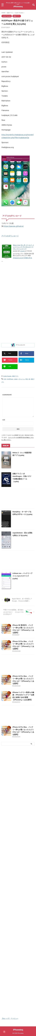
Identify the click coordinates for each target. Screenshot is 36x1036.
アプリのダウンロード (10, 236)
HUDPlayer (10, 379)
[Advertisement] (18, 285)
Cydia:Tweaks (7, 376)
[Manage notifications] (4, 1031)
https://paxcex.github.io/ (14, 226)
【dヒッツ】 (5, 1018)
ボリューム (21, 379)
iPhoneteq (18, 6)
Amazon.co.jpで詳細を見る (22, 258)
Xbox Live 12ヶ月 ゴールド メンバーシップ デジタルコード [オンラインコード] (23, 247)
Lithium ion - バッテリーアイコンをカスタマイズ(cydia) (22, 575)
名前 (3, 420)
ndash (16, 379)
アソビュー (14, 1018)
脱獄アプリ (15, 376)
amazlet (22, 251)
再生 (26, 379)
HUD (4, 379)
